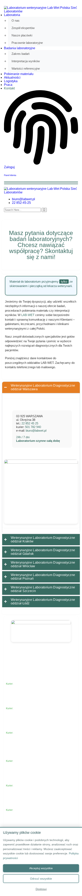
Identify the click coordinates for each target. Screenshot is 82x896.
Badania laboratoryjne (19, 48)
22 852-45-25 (21, 202)
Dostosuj (41, 889)
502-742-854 (21, 761)
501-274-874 (21, 708)
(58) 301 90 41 (18, 705)
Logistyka (11, 81)
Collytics (25, 656)
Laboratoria (12, 15)
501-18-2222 (21, 810)
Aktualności (12, 77)
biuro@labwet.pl (23, 199)
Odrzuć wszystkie (41, 878)
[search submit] (44, 210)
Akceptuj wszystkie (41, 868)
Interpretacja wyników (26, 61)
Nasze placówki (22, 35)
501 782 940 (33, 427)
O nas (16, 20)
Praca (8, 84)
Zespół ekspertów (23, 28)
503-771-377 (21, 732)
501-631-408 (21, 785)
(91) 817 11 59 (17, 782)
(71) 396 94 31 (18, 757)
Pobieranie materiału (18, 74)
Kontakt (9, 88)
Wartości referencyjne (26, 68)
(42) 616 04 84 (18, 807)
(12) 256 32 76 (18, 680)
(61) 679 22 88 (18, 729)
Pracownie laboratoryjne (27, 42)
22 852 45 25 (29, 423)
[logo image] (41, 192)
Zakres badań (20, 53)
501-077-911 (21, 683)
